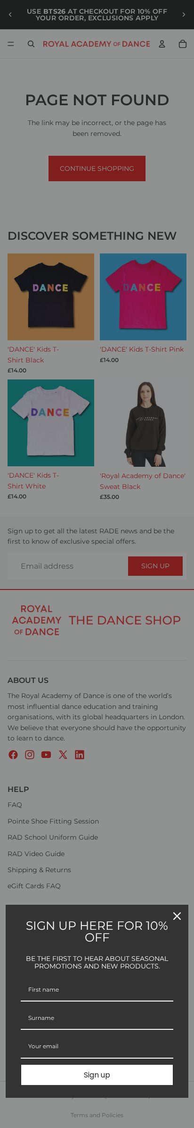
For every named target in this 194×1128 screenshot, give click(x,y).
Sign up (97, 1074)
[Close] (177, 916)
